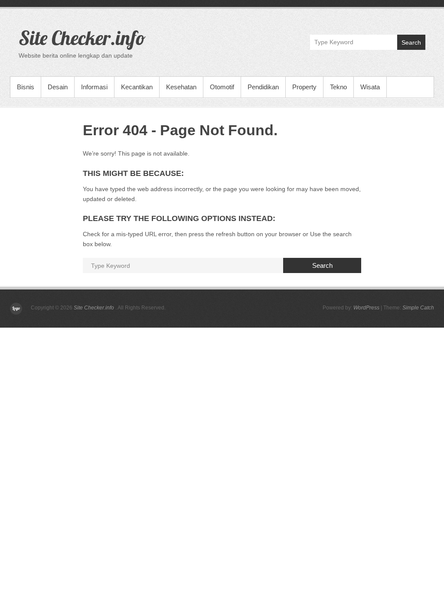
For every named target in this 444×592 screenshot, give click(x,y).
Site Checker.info (82, 38)
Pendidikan (263, 87)
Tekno (338, 87)
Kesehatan (181, 87)
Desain (58, 87)
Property (304, 87)
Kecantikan (137, 87)
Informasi (94, 87)
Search (411, 42)
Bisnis (25, 87)
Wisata (370, 87)
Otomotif (222, 87)
